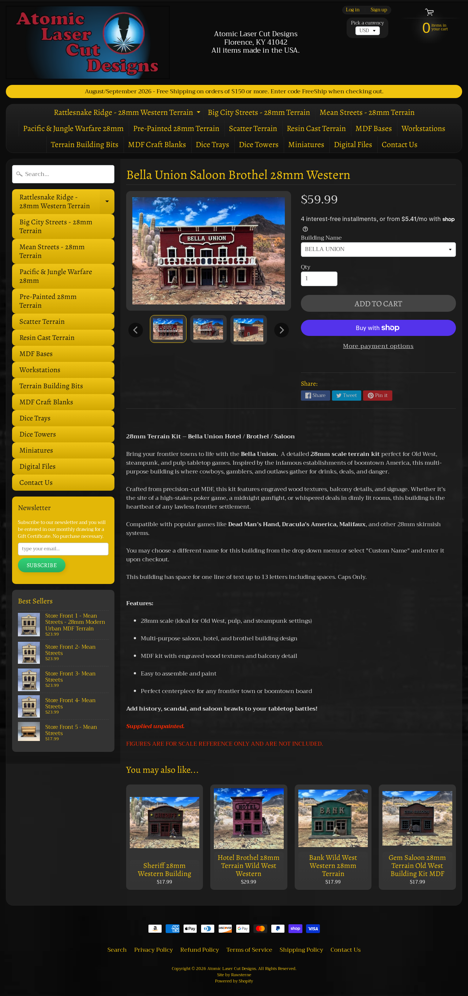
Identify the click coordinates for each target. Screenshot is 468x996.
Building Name (321, 238)
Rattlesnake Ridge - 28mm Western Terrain (128, 113)
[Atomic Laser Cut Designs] (88, 42)
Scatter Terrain (253, 128)
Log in (352, 10)
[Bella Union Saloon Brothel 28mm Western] (168, 328)
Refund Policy (199, 950)
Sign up (379, 10)
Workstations (423, 128)
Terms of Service (249, 950)
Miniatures (306, 144)
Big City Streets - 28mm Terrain (259, 112)
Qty (305, 267)
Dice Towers (259, 144)
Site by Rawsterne (234, 974)
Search (117, 950)
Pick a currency (367, 23)
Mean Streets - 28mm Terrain (367, 112)
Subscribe (42, 565)
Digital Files (353, 144)
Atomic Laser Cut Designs (231, 968)
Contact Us (400, 144)
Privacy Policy (153, 950)
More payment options (378, 346)
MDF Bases (373, 128)
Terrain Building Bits (84, 144)
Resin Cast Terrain (316, 128)
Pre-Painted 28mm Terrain (176, 128)
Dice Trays (212, 144)
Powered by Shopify (234, 981)
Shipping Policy (301, 950)
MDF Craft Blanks (157, 144)
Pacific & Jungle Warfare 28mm (73, 128)
